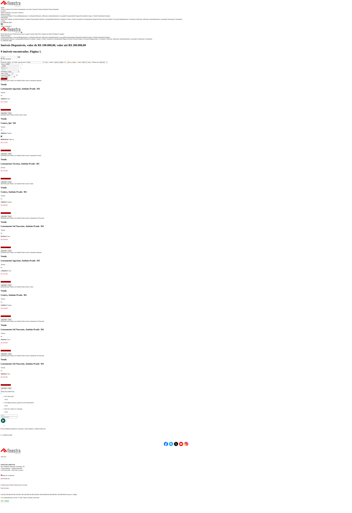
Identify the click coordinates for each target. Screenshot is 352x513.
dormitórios (4, 71)
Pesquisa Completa (24, 19)
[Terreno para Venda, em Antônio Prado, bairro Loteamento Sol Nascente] (22, 218)
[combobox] (15, 62)
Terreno (40, 9)
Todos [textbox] (46, 62)
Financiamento (35, 19)
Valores (3, 64)
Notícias (42, 19)
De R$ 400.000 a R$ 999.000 (56, 494)
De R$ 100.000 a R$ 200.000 (20, 494)
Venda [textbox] (15, 62)
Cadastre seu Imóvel (13, 19)
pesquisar (4, 78)
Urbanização (4, 16)
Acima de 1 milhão (71, 494)
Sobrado (45, 9)
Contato (3, 21)
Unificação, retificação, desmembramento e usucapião (50, 16)
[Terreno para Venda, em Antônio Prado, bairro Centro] (17, 183)
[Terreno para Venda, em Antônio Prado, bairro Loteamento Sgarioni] (21, 80)
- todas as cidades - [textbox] (71, 62)
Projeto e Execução (13, 16)
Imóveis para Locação (22, 34)
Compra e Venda (92, 16)
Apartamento (21, 9)
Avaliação (107, 16)
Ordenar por (95, 62)
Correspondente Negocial (73, 16)
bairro (79, 62)
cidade (51, 62)
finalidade (3, 62)
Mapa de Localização (8, 475)
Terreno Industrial (53, 9)
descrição (4, 113)
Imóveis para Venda (10, 34)
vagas (2, 77)
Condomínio (100, 16)
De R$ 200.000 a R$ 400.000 (38, 494)
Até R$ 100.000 (6, 494)
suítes (2, 73)
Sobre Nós (4, 19)
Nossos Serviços (5, 14)
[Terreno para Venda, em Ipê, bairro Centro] (14, 115)
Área (2, 68)
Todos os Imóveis (6, 9)
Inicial (2, 34)
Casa (27, 9)
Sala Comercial (33, 9)
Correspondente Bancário (52, 19)
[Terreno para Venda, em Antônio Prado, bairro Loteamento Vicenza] (21, 155)
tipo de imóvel (22, 62)
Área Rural (14, 9)
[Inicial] (11, 6)
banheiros (3, 75)
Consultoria (84, 16)
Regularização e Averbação (127, 19)
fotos (9, 113)
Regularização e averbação (27, 16)
